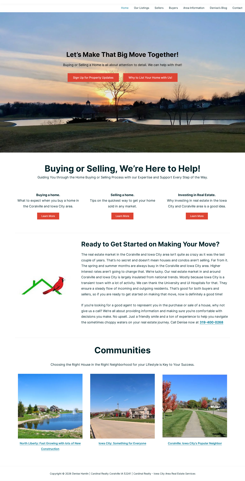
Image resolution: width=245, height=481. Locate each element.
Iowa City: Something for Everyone (122, 443)
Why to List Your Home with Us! (150, 77)
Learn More (48, 215)
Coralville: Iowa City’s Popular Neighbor (195, 443)
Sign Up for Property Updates (93, 77)
